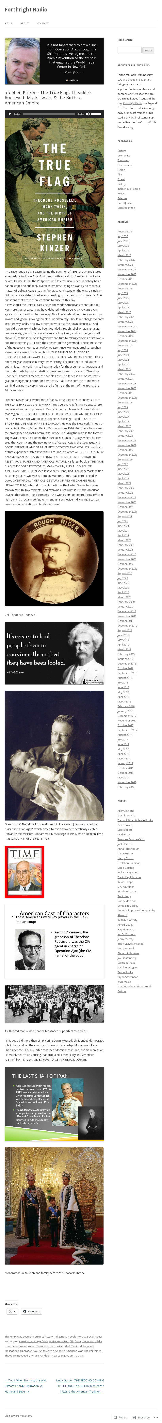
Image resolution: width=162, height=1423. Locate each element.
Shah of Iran (46, 1351)
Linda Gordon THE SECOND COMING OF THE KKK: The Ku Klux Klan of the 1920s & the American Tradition (80, 1385)
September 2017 (127, 730)
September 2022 (127, 454)
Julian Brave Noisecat (130, 943)
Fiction (121, 170)
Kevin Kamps (125, 882)
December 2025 (127, 269)
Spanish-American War (69, 1351)
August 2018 (125, 678)
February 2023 (126, 431)
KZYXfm (133, 117)
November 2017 (127, 720)
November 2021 (127, 502)
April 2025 (123, 307)
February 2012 (126, 787)
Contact (43, 23)
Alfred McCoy (125, 924)
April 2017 (123, 754)
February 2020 (126, 602)
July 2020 (123, 578)
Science (122, 198)
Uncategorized (126, 208)
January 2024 (125, 378)
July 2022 (123, 464)
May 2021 (123, 530)
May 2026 (123, 245)
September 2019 (127, 625)
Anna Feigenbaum (128, 848)
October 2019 (125, 621)
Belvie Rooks (125, 972)
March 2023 (124, 426)
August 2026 (125, 231)
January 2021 (125, 549)
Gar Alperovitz (126, 815)
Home (8, 23)
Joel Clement (125, 844)
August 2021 (125, 516)
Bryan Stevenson (128, 977)
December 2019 (127, 611)
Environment (125, 165)
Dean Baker (125, 825)
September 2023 (127, 397)
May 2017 (123, 749)
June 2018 (123, 687)
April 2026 (123, 250)
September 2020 (127, 568)
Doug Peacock (126, 948)
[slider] (96, 113)
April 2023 (123, 421)
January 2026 (125, 264)
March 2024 (124, 369)
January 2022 (125, 492)
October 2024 (125, 336)
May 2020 (123, 587)
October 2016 (125, 768)
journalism (57, 1346)
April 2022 (123, 478)
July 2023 (123, 407)
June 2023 (123, 412)
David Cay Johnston (129, 877)
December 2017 (127, 716)
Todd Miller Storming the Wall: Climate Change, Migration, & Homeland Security (26, 1385)
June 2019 (123, 635)
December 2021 (127, 497)
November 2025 (127, 274)
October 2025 (125, 279)
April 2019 (123, 644)
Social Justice (95, 1336)
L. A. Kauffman (126, 886)
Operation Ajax (29, 1351)
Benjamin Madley (128, 905)
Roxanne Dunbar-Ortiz (131, 839)
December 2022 (127, 440)
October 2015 (125, 773)
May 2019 (123, 640)
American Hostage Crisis (33, 1341)
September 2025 (127, 283)
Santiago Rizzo (126, 962)
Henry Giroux (126, 858)
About (24, 23)
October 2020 (125, 564)
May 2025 (123, 302)
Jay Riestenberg (127, 958)
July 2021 (123, 521)
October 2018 (125, 668)
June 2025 (123, 298)
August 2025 (125, 288)
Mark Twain (71, 1346)
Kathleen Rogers (128, 967)
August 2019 (125, 630)
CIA (71, 1341)
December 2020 (127, 554)
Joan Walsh (124, 981)
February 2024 (126, 374)
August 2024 (125, 345)
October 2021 (125, 507)
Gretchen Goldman (129, 863)
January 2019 (125, 659)
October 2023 (125, 393)
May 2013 (123, 777)
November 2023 (127, 388)
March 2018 (124, 701)
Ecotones (123, 160)
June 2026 (123, 241)
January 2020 (125, 606)
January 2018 (125, 711)
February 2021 (126, 545)
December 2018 (127, 663)
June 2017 (123, 744)
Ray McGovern (126, 929)
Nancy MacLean (127, 901)
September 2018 (127, 673)
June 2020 (123, 583)
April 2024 (123, 364)
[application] (54, 114)
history (48, 1336)
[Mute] (88, 114)
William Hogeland (128, 872)
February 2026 (126, 260)
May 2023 (123, 416)
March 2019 (124, 649)
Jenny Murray (126, 939)
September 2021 (127, 511)
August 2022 (125, 459)
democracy (88, 1341)
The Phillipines (92, 1351)
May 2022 (123, 473)
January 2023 (125, 435)
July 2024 (123, 350)
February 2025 (126, 317)
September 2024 (127, 340)
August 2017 (125, 735)
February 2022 (126, 488)
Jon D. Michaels (127, 934)
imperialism (19, 1346)
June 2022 (123, 469)
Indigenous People (65, 1336)
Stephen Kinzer (127, 891)
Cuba (77, 1341)
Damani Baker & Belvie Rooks (135, 820)
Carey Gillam (125, 853)
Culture (39, 1336)
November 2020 (127, 559)
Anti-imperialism (58, 1341)
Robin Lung (124, 896)
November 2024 (127, 331)
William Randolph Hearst (45, 1355)
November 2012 (127, 782)
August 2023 (125, 402)
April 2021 (123, 535)
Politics (82, 1336)
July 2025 (123, 293)
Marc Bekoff (125, 829)
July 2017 (123, 739)
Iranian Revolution (39, 1346)
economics (124, 155)
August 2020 (125, 573)
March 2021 (124, 540)
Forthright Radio (26, 9)
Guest (121, 179)
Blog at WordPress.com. (18, 1415)
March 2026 (124, 255)
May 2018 (123, 692)
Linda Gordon (126, 867)
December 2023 (127, 383)
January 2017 (125, 763)
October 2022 (125, 450)
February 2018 (126, 706)
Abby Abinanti (126, 810)
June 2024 (123, 355)
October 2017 (125, 725)
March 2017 (124, 758)
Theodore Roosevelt (17, 1355)
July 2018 (123, 682)
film (120, 174)
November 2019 (127, 616)
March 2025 (124, 312)
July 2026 (123, 236)
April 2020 (123, 592)
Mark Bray (124, 834)
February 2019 (126, 654)
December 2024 (127, 326)
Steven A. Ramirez (128, 953)
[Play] (10, 114)
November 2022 (127, 445)
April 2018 (123, 697)
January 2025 (125, 321)
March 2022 (124, 483)
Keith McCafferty (127, 920)
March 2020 (124, 597)
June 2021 (123, 526)
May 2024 (123, 359)
